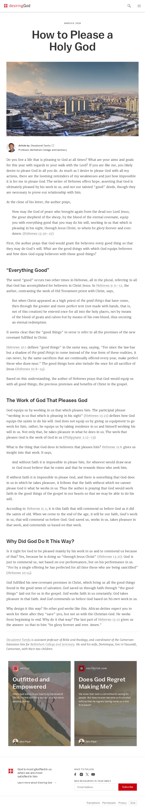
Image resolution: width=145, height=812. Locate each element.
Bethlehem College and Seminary (52, 644)
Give (132, 802)
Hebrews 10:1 (16, 347)
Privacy (122, 802)
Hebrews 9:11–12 (109, 285)
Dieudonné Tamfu (18, 640)
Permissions (109, 802)
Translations (93, 802)
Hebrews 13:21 (96, 416)
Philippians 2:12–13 (79, 437)
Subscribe (127, 787)
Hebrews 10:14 (19, 573)
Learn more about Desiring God (35, 782)
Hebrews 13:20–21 (38, 233)
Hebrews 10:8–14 (30, 369)
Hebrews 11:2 (37, 509)
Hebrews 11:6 (112, 447)
